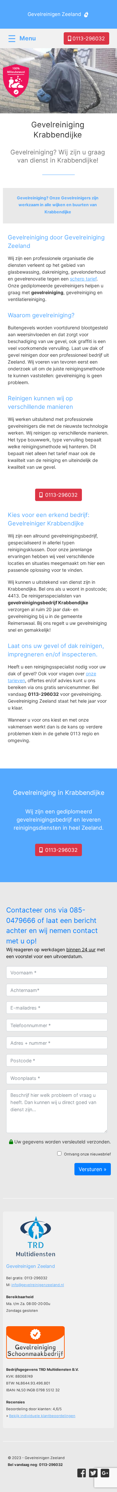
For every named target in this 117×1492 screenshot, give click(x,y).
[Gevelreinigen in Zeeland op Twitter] (93, 1473)
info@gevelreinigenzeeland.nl (37, 1285)
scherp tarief (83, 278)
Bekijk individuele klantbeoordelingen (42, 1415)
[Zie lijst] (58, 205)
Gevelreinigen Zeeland (54, 14)
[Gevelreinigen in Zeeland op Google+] (105, 1473)
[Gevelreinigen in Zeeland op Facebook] (81, 1473)
